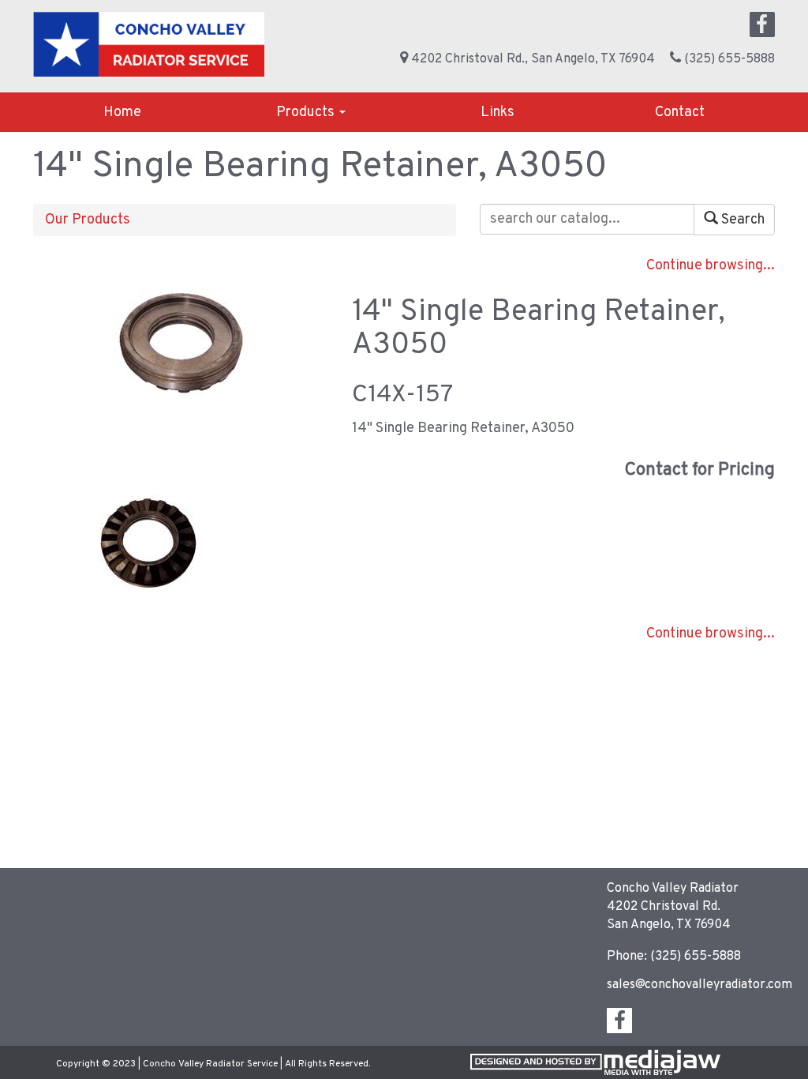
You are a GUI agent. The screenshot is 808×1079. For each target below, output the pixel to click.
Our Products (87, 220)
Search (741, 220)
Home (122, 112)
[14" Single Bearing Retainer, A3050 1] (181, 343)
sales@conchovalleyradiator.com (699, 985)
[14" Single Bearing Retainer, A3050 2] (149, 542)
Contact (680, 112)
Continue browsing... (710, 266)
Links (497, 112)
